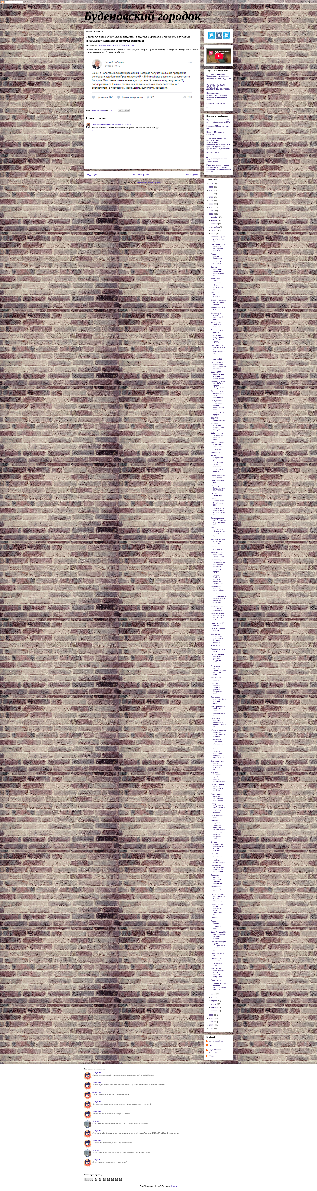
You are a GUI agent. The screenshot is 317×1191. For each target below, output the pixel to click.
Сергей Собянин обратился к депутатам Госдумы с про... (217, 658)
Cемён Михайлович (217, 1041)
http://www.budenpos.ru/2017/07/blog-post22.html (116, 45)
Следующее (91, 175)
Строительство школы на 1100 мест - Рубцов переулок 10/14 (218, 121)
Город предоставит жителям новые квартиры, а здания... (218, 808)
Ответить (95, 131)
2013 (211, 1025)
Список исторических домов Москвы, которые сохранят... (218, 846)
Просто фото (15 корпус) (217, 414)
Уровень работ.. (217, 452)
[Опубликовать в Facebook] (126, 110)
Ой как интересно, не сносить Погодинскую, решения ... (218, 787)
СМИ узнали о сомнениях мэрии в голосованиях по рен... (217, 405)
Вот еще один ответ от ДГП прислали (217, 325)
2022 (211, 197)
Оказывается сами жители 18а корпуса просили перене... (217, 744)
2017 (211, 214)
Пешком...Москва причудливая (218, 476)
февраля (215, 1007)
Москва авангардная (217, 548)
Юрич (211, 1056)
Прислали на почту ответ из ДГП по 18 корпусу (217, 339)
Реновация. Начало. (215, 922)
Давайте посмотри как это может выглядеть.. (218, 302)
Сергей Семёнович (216, 494)
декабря (214, 217)
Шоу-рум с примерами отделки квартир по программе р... (218, 777)
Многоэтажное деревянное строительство (217, 554)
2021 (211, 200)
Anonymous (96, 1073)
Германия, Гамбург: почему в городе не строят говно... (217, 579)
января (214, 1011)
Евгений (212, 1045)
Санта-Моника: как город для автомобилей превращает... (217, 868)
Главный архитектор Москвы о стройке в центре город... (218, 858)
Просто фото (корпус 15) (216, 358)
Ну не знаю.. (216, 646)
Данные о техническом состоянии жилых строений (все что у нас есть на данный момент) (218, 78)
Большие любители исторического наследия (217, 426)
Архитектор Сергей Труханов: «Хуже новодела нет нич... (217, 284)
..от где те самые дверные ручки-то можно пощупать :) (218, 897)
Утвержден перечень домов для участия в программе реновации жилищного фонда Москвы (218, 168)
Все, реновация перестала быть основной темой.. (218, 700)
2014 (211, 1022)
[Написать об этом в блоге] (121, 110)
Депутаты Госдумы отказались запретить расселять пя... (218, 825)
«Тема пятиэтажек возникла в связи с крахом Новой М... (218, 733)
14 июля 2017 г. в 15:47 (123, 124)
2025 (211, 187)
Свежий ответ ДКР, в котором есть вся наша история (218, 935)
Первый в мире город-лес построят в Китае (217, 835)
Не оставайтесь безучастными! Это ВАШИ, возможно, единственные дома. (217, 96)
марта (214, 1004)
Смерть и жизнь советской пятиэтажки (217, 608)
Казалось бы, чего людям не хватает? (218, 541)
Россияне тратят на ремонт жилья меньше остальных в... (218, 446)
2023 (211, 194)
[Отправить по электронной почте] (119, 110)
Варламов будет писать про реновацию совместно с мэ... (217, 765)
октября (214, 224)
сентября (215, 227)
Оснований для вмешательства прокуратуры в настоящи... (218, 563)
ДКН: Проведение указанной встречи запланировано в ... (218, 711)
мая (213, 997)
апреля (214, 1001)
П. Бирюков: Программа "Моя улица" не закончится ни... (218, 754)
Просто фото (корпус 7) (216, 263)
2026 (211, 184)
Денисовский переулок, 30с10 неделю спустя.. (217, 590)
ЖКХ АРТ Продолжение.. (218, 419)
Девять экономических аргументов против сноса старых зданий (216, 159)
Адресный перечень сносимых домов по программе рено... (216, 688)
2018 (211, 211)
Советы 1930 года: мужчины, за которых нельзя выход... (218, 375)
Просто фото (216, 980)
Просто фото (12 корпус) (217, 570)
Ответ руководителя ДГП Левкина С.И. (217, 502)
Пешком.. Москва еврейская (218, 629)
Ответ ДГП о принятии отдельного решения (216, 962)
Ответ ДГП (215, 918)
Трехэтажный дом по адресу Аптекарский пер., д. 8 (218, 247)
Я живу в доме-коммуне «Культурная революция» (217, 797)
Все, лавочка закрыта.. (216, 679)
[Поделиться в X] (123, 110)
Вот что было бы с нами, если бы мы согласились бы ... (218, 511)
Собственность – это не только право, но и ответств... (217, 436)
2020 (211, 204)
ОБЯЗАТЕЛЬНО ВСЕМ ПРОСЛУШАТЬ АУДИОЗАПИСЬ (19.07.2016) (218, 87)
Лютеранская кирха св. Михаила (216, 294)
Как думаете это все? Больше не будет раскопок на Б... (218, 521)
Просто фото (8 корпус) (217, 331)
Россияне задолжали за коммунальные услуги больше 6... (218, 532)
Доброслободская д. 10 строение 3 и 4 (218, 239)
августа (214, 230)
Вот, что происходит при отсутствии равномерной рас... (218, 271)
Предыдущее (192, 175)
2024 (211, 190)
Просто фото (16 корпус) (217, 624)
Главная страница (141, 175)
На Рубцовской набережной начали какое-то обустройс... (218, 365)
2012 (211, 1028)
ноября (214, 220)
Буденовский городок (142, 15)
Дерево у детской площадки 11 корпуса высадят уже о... (218, 385)
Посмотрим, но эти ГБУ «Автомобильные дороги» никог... (218, 670)
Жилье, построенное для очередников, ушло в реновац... (217, 461)
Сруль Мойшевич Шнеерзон (103, 124)
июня (213, 994)
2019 (211, 207)
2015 (211, 1018)
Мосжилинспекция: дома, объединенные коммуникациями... (218, 946)
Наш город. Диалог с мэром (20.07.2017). (218, 488)
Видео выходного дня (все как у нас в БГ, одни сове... (218, 616)
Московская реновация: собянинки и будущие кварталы (217, 638)
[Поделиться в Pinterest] (128, 110)
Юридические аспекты (215, 103)
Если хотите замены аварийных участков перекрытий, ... (218, 879)
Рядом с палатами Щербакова (216, 256)
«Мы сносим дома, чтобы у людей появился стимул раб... (217, 972)
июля (213, 234)
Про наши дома (212, 153)
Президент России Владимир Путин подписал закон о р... (218, 986)
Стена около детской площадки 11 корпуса (217, 316)
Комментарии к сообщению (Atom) (148, 183)
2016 (211, 1015)
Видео (208, 107)
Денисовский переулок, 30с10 (216, 889)
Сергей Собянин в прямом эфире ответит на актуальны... (218, 599)
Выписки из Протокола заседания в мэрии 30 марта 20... (218, 722)
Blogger (174, 1186)
